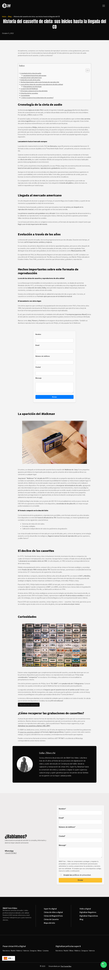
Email (37, 345)
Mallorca (19, 951)
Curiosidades (25, 95)
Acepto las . (77, 875)
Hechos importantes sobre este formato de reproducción (40, 82)
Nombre (38, 334)
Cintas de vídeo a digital (53, 912)
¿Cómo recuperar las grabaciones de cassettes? (37, 98)
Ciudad (38, 367)
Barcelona (6, 951)
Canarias (46, 951)
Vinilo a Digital (85, 909)
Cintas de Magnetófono (53, 916)
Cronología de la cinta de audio (30, 73)
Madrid (13, 951)
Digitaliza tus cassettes (29, 705)
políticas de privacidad (81, 875)
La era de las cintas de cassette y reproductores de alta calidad (42, 84)
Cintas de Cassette (51, 919)
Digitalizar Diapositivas (89, 916)
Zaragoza (33, 951)
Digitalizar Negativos (88, 912)
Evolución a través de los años (30, 80)
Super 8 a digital (50, 909)
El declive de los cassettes (29, 93)
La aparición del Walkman (29, 88)
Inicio (4, 17)
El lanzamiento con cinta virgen (32, 86)
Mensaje (38, 378)
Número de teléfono (42, 356)
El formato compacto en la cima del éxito (34, 91)
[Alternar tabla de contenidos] (86, 70)
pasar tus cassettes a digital (29, 732)
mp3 (40, 497)
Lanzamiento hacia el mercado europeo (34, 75)
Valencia (26, 951)
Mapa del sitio (49, 923)
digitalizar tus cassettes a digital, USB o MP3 (34, 726)
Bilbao (39, 951)
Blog (10, 17)
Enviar (54, 397)
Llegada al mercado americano (31, 77)
